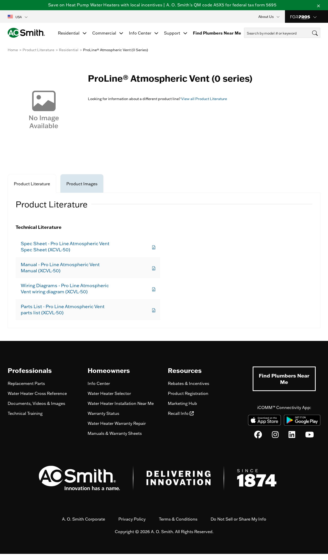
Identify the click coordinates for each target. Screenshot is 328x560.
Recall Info (179, 413)
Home (13, 50)
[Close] (318, 5)
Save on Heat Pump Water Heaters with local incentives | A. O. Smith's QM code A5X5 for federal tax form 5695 (162, 4)
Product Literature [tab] (32, 183)
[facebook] (258, 435)
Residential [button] (69, 33)
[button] (18, 17)
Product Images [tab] (81, 183)
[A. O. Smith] (26, 33)
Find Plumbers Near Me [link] (217, 33)
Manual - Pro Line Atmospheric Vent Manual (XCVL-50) (60, 268)
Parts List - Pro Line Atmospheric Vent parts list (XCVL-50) (63, 310)
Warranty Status (103, 413)
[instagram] (275, 435)
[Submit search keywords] (245, 42)
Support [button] (172, 33)
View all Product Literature (204, 98)
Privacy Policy (132, 519)
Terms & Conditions (178, 519)
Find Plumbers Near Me (284, 378)
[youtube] (309, 435)
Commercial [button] (104, 33)
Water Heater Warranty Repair (117, 423)
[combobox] (282, 33)
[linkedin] (292, 435)
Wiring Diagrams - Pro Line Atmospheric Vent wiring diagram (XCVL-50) (65, 289)
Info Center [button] (140, 33)
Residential (68, 50)
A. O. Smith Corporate (83, 519)
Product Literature (38, 50)
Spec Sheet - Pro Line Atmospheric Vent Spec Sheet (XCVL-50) (65, 247)
